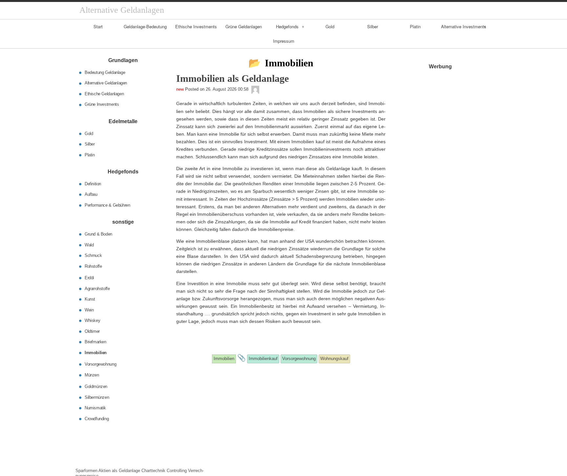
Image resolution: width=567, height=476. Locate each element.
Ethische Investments (196, 26)
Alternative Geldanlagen (106, 82)
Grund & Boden (98, 234)
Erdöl (89, 277)
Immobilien (96, 352)
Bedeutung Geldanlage (105, 72)
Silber (372, 26)
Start (98, 26)
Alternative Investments (463, 26)
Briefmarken (95, 341)
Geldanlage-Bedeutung (145, 26)
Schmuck (93, 255)
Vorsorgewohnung (100, 364)
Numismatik (95, 407)
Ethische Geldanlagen (104, 93)
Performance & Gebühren (107, 204)
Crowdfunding (97, 418)
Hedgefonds (287, 26)
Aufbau (91, 194)
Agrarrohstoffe (97, 288)
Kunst (90, 299)
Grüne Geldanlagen (243, 26)
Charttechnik (153, 470)
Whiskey (92, 320)
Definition (93, 183)
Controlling (177, 470)
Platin (415, 26)
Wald (89, 244)
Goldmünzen (96, 386)
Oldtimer (92, 331)
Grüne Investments (102, 104)
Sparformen (86, 470)
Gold (330, 26)
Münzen (92, 374)
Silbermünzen (97, 397)
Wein (89, 309)
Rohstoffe (93, 265)
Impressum (283, 41)
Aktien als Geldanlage (119, 470)
